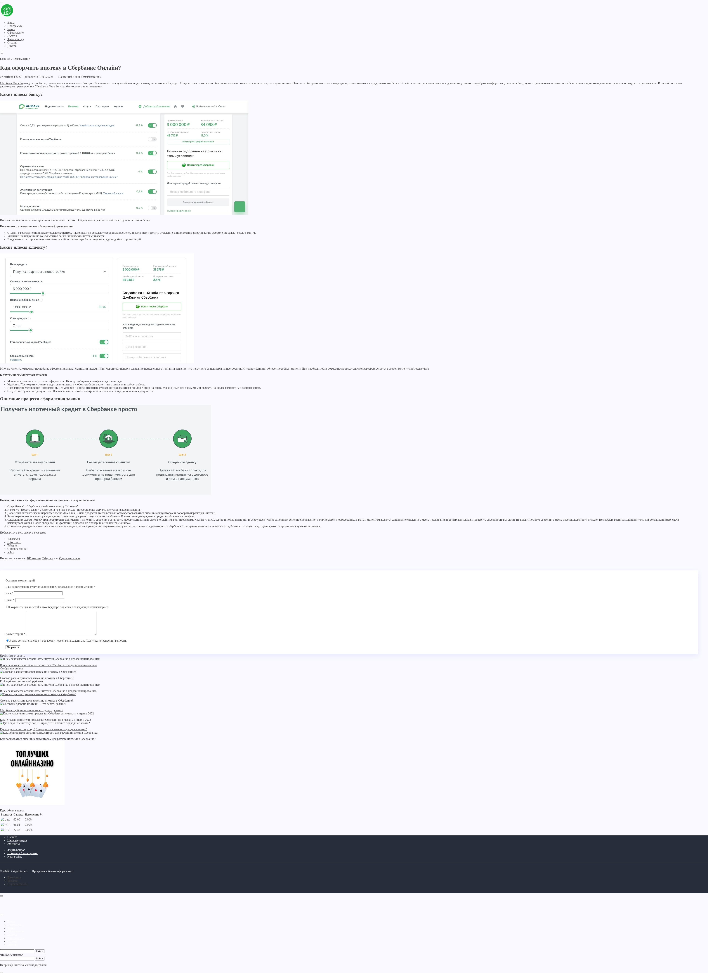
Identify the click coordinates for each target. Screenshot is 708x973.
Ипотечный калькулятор (22, 853)
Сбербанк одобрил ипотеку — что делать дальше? (31, 710)
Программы (14, 924)
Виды (11, 921)
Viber (10, 552)
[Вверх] (1, 895)
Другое (11, 944)
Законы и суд (15, 938)
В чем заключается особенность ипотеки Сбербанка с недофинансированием (48, 665)
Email (10, 600)
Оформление (15, 931)
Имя (9, 593)
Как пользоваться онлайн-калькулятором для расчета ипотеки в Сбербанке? (48, 738)
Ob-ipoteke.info (23, 10)
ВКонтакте (14, 542)
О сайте (12, 837)
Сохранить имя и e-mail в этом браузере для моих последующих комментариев (58, 607)
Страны (12, 941)
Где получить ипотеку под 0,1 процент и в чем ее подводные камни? (43, 729)
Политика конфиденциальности (106, 640)
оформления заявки (62, 368)
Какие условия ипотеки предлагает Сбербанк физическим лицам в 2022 (45, 719)
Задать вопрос (16, 849)
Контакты (13, 843)
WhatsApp (13, 538)
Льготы (12, 934)
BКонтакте (14, 877)
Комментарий (15, 634)
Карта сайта (14, 856)
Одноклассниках (69, 558)
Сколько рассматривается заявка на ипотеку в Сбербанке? (36, 678)
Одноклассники (17, 548)
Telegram (12, 545)
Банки (11, 928)
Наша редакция (17, 840)
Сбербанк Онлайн (11, 83)
